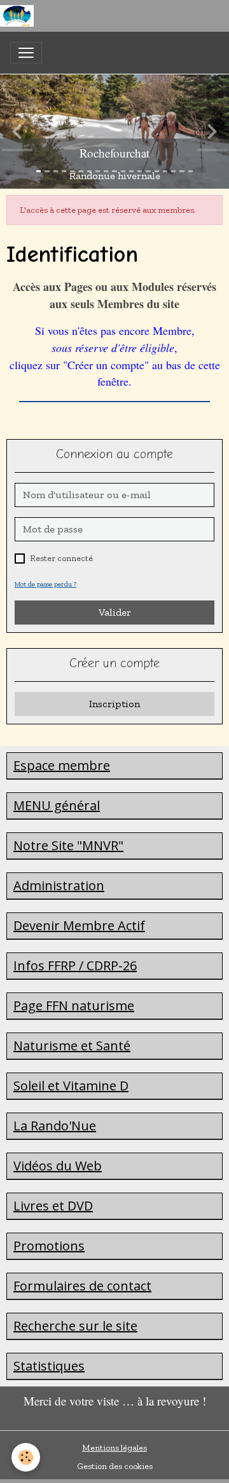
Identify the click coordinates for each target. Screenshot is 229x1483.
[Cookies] (25, 1457)
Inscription (114, 704)
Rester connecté (61, 558)
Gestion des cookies (115, 1466)
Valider (115, 612)
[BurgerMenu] (26, 53)
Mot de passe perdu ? (45, 583)
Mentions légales (114, 1447)
